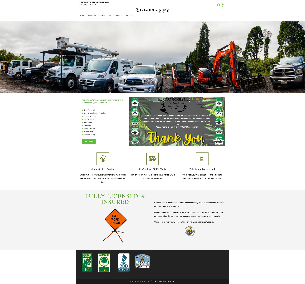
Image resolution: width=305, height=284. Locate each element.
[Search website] (222, 15)
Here (161, 222)
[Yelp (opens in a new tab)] (222, 5)
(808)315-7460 (92, 5)
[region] (152, 57)
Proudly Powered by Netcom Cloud (164, 281)
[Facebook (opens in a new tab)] (218, 5)
